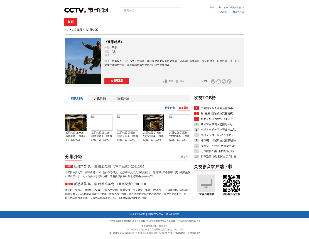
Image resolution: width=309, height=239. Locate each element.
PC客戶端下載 (206, 194)
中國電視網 (114, 221)
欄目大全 (143, 22)
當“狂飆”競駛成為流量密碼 (217, 113)
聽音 (194, 22)
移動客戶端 (238, 12)
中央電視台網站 (137, 214)
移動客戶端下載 (231, 194)
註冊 (219, 7)
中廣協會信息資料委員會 (133, 221)
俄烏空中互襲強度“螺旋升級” (218, 145)
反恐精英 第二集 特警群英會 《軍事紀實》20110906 (101, 136)
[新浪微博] (213, 81)
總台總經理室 (172, 214)
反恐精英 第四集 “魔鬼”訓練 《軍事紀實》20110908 (153, 136)
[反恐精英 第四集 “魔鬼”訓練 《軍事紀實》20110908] (153, 130)
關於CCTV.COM (155, 214)
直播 (85, 22)
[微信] (224, 81)
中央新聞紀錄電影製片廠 (189, 221)
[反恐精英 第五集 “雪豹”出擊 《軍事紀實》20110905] (179, 130)
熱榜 (208, 22)
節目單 (101, 22)
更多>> (184, 156)
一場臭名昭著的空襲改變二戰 (218, 129)
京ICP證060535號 (135, 229)
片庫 (163, 22)
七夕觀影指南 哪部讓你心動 (217, 151)
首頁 (71, 22)
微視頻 (224, 22)
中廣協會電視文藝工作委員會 (161, 221)
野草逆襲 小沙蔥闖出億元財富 (218, 156)
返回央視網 (237, 7)
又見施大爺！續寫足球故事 (217, 108)
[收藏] (177, 81)
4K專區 (178, 22)
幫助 (226, 7)
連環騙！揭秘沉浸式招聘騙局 (218, 140)
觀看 (69, 166)
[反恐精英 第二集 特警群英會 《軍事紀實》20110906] (101, 130)
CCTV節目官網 (73, 29)
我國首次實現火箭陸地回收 (217, 124)
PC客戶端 (222, 12)
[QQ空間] (229, 81)
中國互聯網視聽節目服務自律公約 (184, 233)
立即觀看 (117, 81)
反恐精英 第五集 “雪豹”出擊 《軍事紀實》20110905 (179, 136)
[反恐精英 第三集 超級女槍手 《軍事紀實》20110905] (127, 130)
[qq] (218, 81)
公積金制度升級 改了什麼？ (217, 135)
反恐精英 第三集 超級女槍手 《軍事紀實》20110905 (127, 136)
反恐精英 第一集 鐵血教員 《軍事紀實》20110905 (75, 136)
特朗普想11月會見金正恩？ (217, 119)
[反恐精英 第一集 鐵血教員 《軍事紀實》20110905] (76, 130)
